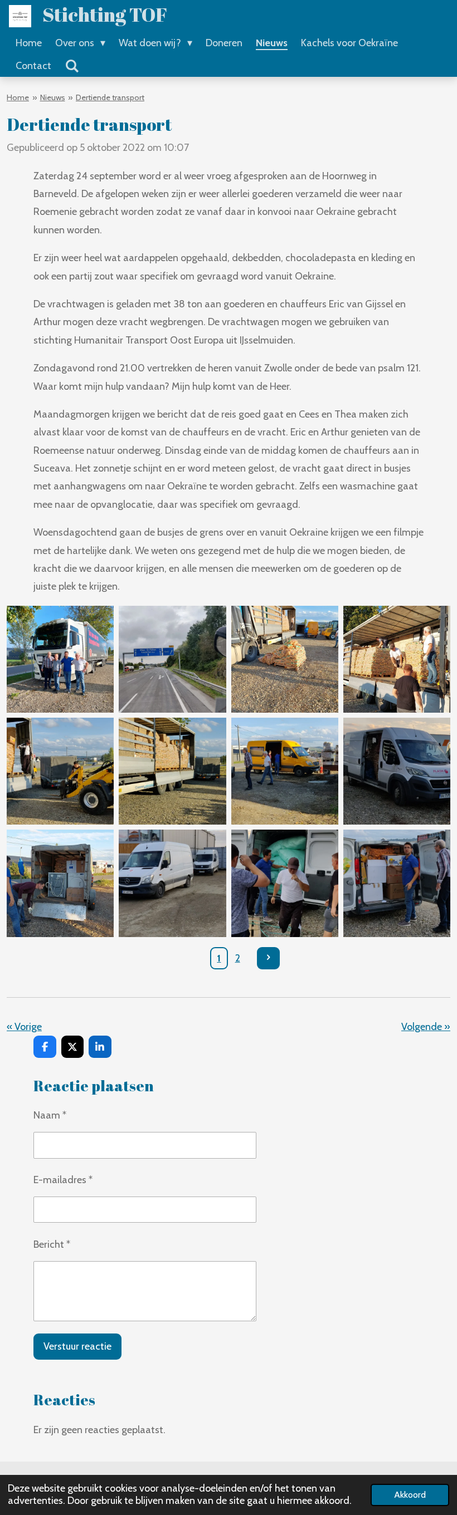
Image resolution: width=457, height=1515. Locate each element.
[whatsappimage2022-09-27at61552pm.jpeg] (397, 883)
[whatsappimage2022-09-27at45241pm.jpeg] (397, 659)
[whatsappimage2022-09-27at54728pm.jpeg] (172, 883)
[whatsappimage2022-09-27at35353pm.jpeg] (60, 659)
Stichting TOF (104, 14)
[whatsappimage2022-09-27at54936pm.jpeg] (285, 883)
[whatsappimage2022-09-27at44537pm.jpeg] (285, 659)
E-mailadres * (63, 1180)
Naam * (49, 1115)
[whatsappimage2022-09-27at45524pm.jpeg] (60, 771)
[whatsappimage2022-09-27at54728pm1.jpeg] (397, 771)
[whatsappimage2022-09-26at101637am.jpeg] (172, 659)
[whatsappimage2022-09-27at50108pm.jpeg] (60, 883)
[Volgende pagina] (268, 958)
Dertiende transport (110, 97)
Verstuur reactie (77, 1346)
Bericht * (51, 1244)
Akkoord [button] (410, 1494)
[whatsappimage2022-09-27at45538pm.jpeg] (285, 771)
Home (18, 97)
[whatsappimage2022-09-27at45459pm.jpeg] (172, 771)
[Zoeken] (71, 66)
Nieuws (52, 97)
